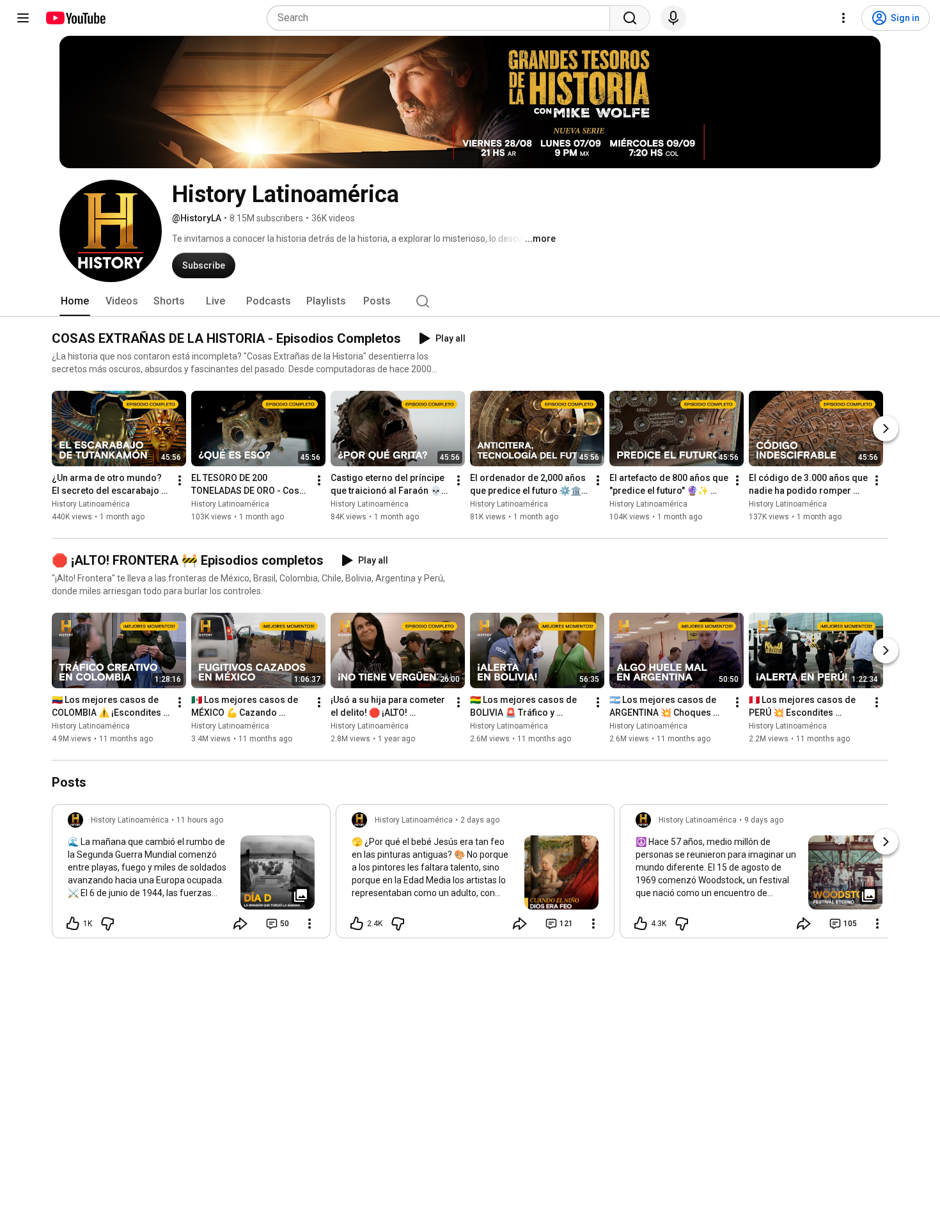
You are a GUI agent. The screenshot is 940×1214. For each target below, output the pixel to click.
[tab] (74, 301)
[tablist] (470, 301)
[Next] (885, 428)
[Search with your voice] (673, 18)
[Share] (240, 923)
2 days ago (479, 820)
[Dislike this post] (107, 923)
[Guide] (23, 18)
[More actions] (179, 480)
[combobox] (442, 18)
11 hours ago (199, 820)
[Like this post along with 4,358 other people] (641, 923)
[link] (191, 875)
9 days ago (763, 820)
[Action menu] (309, 923)
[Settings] (843, 18)
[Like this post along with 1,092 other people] (73, 923)
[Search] (629, 18)
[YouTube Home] (75, 18)
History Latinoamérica (91, 504)
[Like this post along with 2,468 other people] (357, 923)
